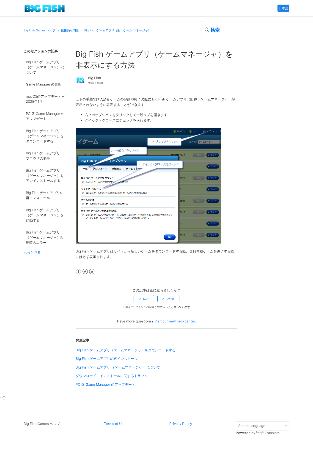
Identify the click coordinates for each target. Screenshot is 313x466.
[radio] (144, 298)
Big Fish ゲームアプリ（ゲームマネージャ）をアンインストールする (45, 175)
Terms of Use (115, 424)
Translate (272, 433)
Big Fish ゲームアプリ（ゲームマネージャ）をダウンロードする (45, 136)
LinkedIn (92, 272)
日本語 (283, 8)
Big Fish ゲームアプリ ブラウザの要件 (44, 156)
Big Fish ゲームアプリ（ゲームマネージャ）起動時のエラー (45, 237)
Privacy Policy (180, 424)
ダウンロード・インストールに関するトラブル (112, 376)
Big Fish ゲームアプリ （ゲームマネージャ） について (45, 67)
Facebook (78, 272)
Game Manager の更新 (43, 84)
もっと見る (32, 252)
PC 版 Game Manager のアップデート (45, 116)
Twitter (85, 272)
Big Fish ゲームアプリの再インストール (44, 195)
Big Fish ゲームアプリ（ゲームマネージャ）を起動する (45, 215)
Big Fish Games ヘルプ (39, 30)
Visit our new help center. (175, 321)
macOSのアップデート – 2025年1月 (45, 99)
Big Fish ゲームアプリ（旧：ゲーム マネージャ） (117, 30)
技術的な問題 (70, 30)
